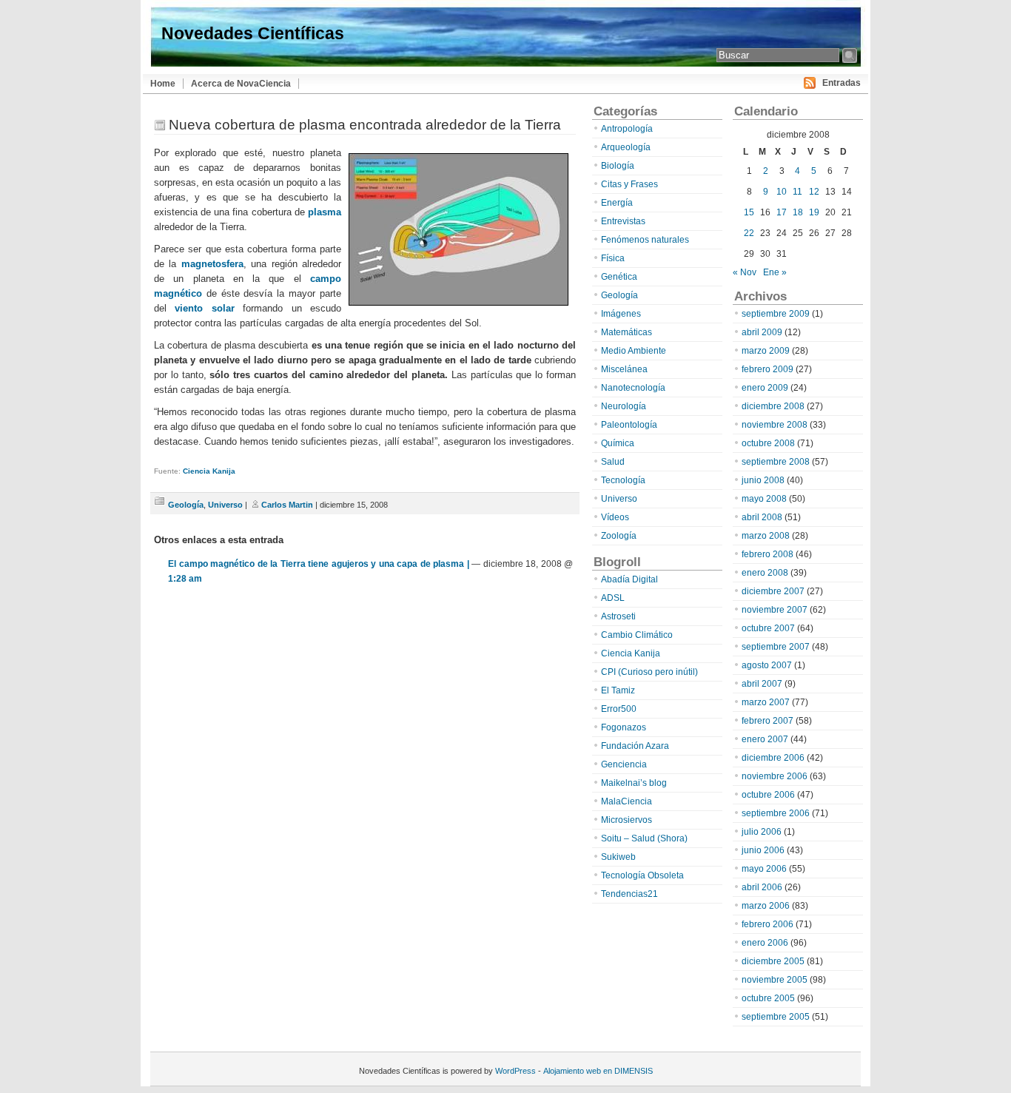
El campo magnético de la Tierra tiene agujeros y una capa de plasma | (318, 564)
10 (781, 191)
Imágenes (621, 314)
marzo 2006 (766, 906)
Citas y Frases (629, 184)
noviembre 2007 (774, 610)
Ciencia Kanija (209, 471)
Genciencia (624, 764)
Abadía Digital (629, 579)
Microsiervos (626, 820)
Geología (186, 504)
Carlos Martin (287, 504)
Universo (225, 504)
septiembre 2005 (776, 1017)
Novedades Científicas (252, 33)
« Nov (744, 272)
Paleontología (629, 425)
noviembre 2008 (774, 425)
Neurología (623, 406)
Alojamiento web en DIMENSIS (598, 1070)
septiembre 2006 (776, 813)
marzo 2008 (766, 536)
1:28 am (185, 579)
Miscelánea (624, 369)
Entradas (841, 83)
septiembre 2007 (776, 647)
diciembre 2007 (773, 591)
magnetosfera (212, 263)
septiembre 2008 (776, 462)
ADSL (613, 598)
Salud (613, 462)
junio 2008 (763, 480)
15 (749, 212)
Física (613, 258)
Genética (619, 277)
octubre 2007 (768, 628)
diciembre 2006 (773, 758)
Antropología (627, 129)
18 (798, 212)
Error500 (619, 709)
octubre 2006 (768, 795)
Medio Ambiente (633, 351)
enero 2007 (765, 739)
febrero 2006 (767, 924)
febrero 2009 (767, 369)
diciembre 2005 (773, 961)
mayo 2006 (764, 869)
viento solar (204, 308)
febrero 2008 (767, 554)
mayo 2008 (764, 499)
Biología (617, 166)
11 (797, 191)
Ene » (775, 272)
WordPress (515, 1070)
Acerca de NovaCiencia (241, 83)
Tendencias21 (629, 894)
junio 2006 (763, 850)
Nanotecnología (633, 388)
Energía (617, 203)
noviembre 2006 (774, 776)
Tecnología (623, 480)
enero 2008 (765, 573)
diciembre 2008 (773, 406)
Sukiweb (618, 857)
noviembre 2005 (774, 980)
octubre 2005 (768, 998)
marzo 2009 (766, 351)
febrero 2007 (767, 721)
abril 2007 (762, 684)
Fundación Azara (635, 746)
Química (617, 443)
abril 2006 (762, 887)
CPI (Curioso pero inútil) (649, 672)
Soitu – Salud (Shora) (644, 838)
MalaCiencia (626, 801)
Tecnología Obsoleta (642, 875)
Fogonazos (623, 727)
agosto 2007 (767, 665)
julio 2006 (762, 832)
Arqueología (626, 147)
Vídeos (615, 517)
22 (749, 233)
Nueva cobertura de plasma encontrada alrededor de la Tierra (365, 124)
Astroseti (618, 616)
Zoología (619, 536)
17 (781, 212)
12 (814, 191)
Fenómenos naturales (645, 240)
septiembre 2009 (776, 314)
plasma (324, 212)
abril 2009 (762, 332)
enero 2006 (765, 943)
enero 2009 (765, 388)
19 (814, 212)
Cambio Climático (637, 635)
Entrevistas (623, 221)
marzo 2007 (766, 702)
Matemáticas (626, 332)
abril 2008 (762, 517)
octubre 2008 (768, 443)
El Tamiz (618, 690)
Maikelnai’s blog (634, 783)
